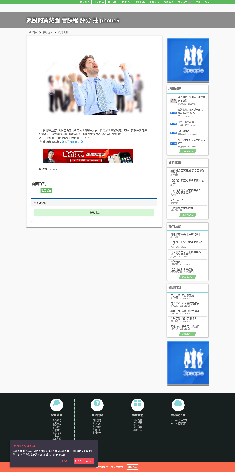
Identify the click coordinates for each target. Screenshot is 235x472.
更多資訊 (66, 461)
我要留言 (46, 190)
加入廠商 (97, 426)
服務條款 (137, 429)
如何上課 (97, 429)
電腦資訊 (56, 432)
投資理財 (63, 32)
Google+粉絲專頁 (178, 423)
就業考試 (56, 438)
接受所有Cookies (84, 461)
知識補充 (154, 2)
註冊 (198, 2)
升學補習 (56, 429)
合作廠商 (168, 2)
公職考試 (56, 420)
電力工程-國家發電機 (182, 295)
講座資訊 (113, 2)
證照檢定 (56, 423)
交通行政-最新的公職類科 (184, 326)
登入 (207, 2)
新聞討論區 (40, 203)
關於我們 (137, 420)
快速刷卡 (97, 432)
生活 (57, 435)
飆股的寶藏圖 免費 (72, 141)
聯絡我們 (137, 426)
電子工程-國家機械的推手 (184, 303)
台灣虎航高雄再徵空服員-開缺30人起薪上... (191, 111)
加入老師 (97, 423)
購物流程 (97, 420)
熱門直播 (140, 2)
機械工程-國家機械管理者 (184, 311)
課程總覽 (85, 2)
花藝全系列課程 (186, 121)
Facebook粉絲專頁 (178, 420)
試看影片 (127, 2)
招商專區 (137, 423)
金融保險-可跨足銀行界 (183, 318)
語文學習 (56, 426)
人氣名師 (99, 2)
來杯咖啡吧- (184, 130)
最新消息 (48, 32)
